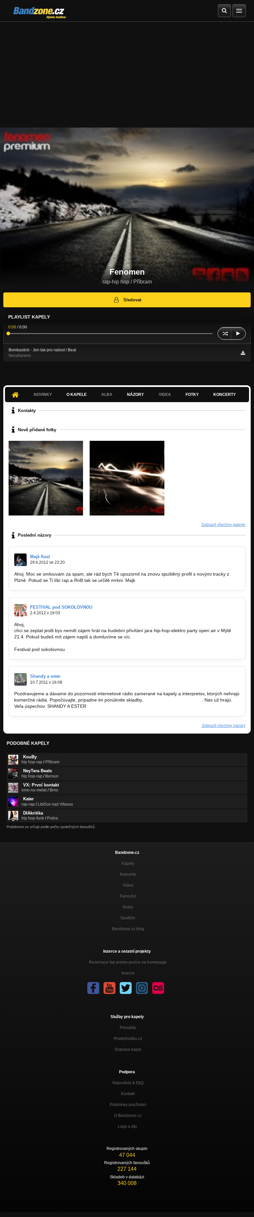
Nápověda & (128, 1083)
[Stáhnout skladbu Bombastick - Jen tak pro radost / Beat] (242, 353)
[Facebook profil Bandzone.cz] (93, 988)
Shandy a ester (45, 676)
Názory (135, 394)
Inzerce (128, 973)
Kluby (128, 907)
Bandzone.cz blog (128, 929)
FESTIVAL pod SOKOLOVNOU (61, 607)
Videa (128, 885)
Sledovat (132, 299)
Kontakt (128, 1093)
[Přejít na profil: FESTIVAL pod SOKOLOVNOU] (20, 610)
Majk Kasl (40, 556)
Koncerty (224, 394)
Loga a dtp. (128, 1126)
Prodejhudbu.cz (128, 1038)
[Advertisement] (127, 71)
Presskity (128, 1027)
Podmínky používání (128, 1104)
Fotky (192, 394)
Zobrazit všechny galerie (223, 524)
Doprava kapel (128, 1049)
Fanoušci (128, 896)
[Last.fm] (158, 988)
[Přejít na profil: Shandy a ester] (20, 679)
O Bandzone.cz (128, 1115)
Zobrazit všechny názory (223, 725)
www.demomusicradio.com (172, 700)
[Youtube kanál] (109, 988)
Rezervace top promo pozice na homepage (128, 962)
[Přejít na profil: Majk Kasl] (20, 559)
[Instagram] (142, 988)
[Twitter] (126, 988)
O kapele (76, 394)
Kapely (128, 863)
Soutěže (127, 918)
